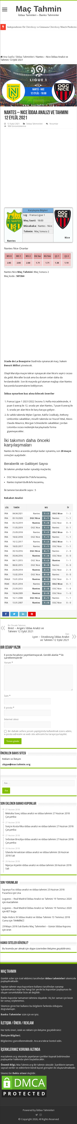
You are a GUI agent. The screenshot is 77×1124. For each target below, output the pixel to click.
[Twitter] (36, 1115)
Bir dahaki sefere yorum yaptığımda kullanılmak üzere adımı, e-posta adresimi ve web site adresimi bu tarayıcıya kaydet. (38, 733)
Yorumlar (54, 124)
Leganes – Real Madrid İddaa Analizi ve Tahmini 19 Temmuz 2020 (37, 898)
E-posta (9, 707)
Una (19, 893)
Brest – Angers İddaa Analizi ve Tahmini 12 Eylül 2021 (26, 628)
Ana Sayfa (8, 56)
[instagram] (40, 1115)
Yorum (8, 662)
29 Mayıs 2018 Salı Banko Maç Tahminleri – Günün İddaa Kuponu (36, 926)
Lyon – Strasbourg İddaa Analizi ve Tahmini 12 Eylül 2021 (50, 637)
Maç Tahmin (38, 8)
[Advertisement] (38, 42)
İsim (7, 695)
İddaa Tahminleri (25, 56)
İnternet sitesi (11, 719)
